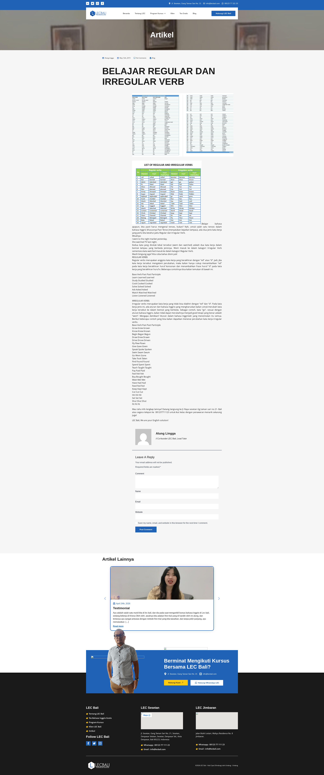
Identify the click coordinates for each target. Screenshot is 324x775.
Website (139, 512)
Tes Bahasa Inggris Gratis (100, 718)
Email (137, 502)
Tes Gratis (184, 13)
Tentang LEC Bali (96, 713)
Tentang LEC (140, 13)
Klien (173, 13)
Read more (118, 626)
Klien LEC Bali (95, 726)
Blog (194, 13)
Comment (139, 474)
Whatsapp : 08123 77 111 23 (157, 745)
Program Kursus (156, 13)
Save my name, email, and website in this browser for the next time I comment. (173, 523)
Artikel (92, 731)
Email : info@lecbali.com (155, 749)
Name (138, 491)
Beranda (126, 13)
